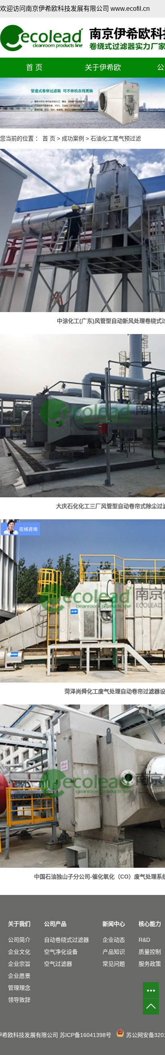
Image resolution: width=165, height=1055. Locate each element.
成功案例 (73, 138)
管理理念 (19, 988)
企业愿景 (19, 976)
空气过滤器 (58, 964)
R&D (144, 940)
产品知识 (114, 952)
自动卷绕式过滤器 (66, 940)
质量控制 (150, 952)
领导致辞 (19, 1000)
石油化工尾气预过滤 (116, 138)
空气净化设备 (61, 952)
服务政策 (150, 964)
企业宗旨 (19, 964)
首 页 (34, 68)
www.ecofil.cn (130, 8)
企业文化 (19, 952)
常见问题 (114, 964)
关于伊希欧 (103, 68)
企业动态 (114, 940)
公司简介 (19, 940)
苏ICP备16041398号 (85, 1035)
